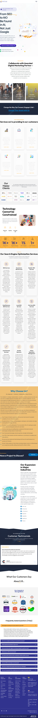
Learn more (6, 147)
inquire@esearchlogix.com (32, 710)
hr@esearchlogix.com (33, 712)
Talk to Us (33, 454)
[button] (19, 625)
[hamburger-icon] (36, 1)
